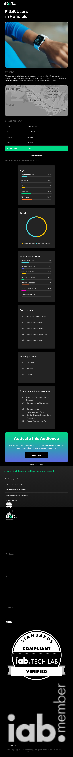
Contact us (10, 596)
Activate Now (36, 155)
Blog (7, 584)
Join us (8, 615)
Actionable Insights (13, 546)
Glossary (9, 588)
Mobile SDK (10, 542)
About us (9, 611)
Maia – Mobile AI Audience (16, 523)
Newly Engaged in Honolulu (14, 479)
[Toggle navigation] (67, 3)
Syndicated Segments (14, 535)
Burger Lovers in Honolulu (13, 484)
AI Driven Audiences (13, 531)
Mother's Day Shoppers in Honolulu (16, 495)
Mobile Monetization (14, 569)
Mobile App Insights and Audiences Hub (21, 562)
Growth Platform (12, 539)
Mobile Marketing (12, 565)
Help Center (10, 600)
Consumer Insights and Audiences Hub (21, 558)
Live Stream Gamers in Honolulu (15, 490)
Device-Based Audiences (15, 527)
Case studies (11, 581)
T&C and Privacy (12, 592)
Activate (36, 455)
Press (8, 619)
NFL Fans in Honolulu (12, 500)
